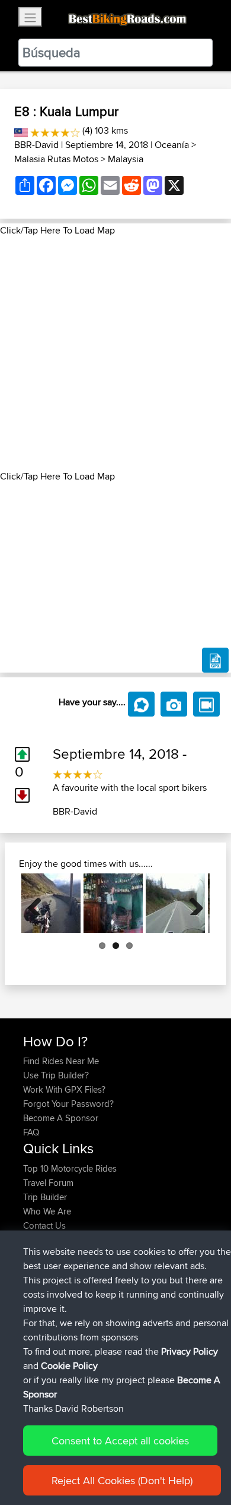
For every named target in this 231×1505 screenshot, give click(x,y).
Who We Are (47, 1211)
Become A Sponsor (60, 1118)
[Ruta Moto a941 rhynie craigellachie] (113, 903)
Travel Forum (48, 1182)
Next (192, 903)
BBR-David (36, 145)
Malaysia (125, 159)
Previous (39, 903)
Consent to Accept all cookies (120, 1440)
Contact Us (44, 1225)
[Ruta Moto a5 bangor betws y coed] (51, 903)
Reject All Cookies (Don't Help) (122, 1480)
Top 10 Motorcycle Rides (70, 1168)
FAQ (31, 1132)
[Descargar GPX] (215, 660)
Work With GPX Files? (64, 1089)
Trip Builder (45, 1197)
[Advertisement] (115, 353)
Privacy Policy (189, 1351)
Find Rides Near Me (61, 1061)
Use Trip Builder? (56, 1075)
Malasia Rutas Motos (56, 159)
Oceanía (172, 145)
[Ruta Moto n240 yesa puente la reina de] (175, 903)
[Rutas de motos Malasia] (21, 130)
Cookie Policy (69, 1366)
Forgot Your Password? (68, 1103)
